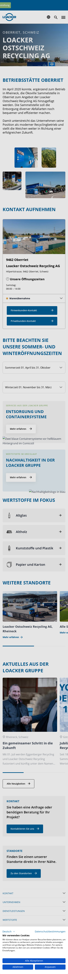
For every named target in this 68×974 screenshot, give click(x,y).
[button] (8, 932)
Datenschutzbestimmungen (50, 931)
